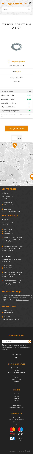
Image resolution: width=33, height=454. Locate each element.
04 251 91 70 (8, 203)
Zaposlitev (16, 400)
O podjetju (16, 394)
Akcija (16, 384)
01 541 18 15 (8, 266)
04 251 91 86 (8, 229)
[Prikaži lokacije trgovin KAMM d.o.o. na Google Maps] (16, 164)
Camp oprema (16, 375)
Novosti (16, 381)
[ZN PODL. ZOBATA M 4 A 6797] (16, 47)
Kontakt (16, 396)
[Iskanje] (29, 9)
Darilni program (16, 379)
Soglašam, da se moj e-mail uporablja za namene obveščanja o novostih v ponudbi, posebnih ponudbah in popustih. (16, 347)
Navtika (17, 370)
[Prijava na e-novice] (29, 341)
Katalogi (16, 398)
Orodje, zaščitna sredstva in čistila (16, 372)
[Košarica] (30, 3)
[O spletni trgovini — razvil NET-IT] (28, 451)
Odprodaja (16, 377)
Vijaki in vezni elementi (16, 368)
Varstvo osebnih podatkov (16, 407)
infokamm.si (8, 205)
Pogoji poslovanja (16, 405)
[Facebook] (16, 358)
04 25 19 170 (8, 310)
